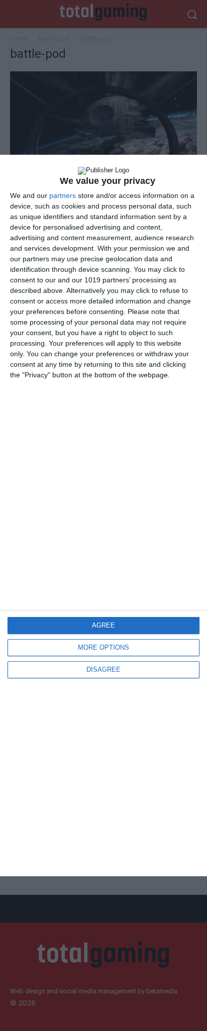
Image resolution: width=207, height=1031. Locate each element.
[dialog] (103, 515)
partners (62, 195)
